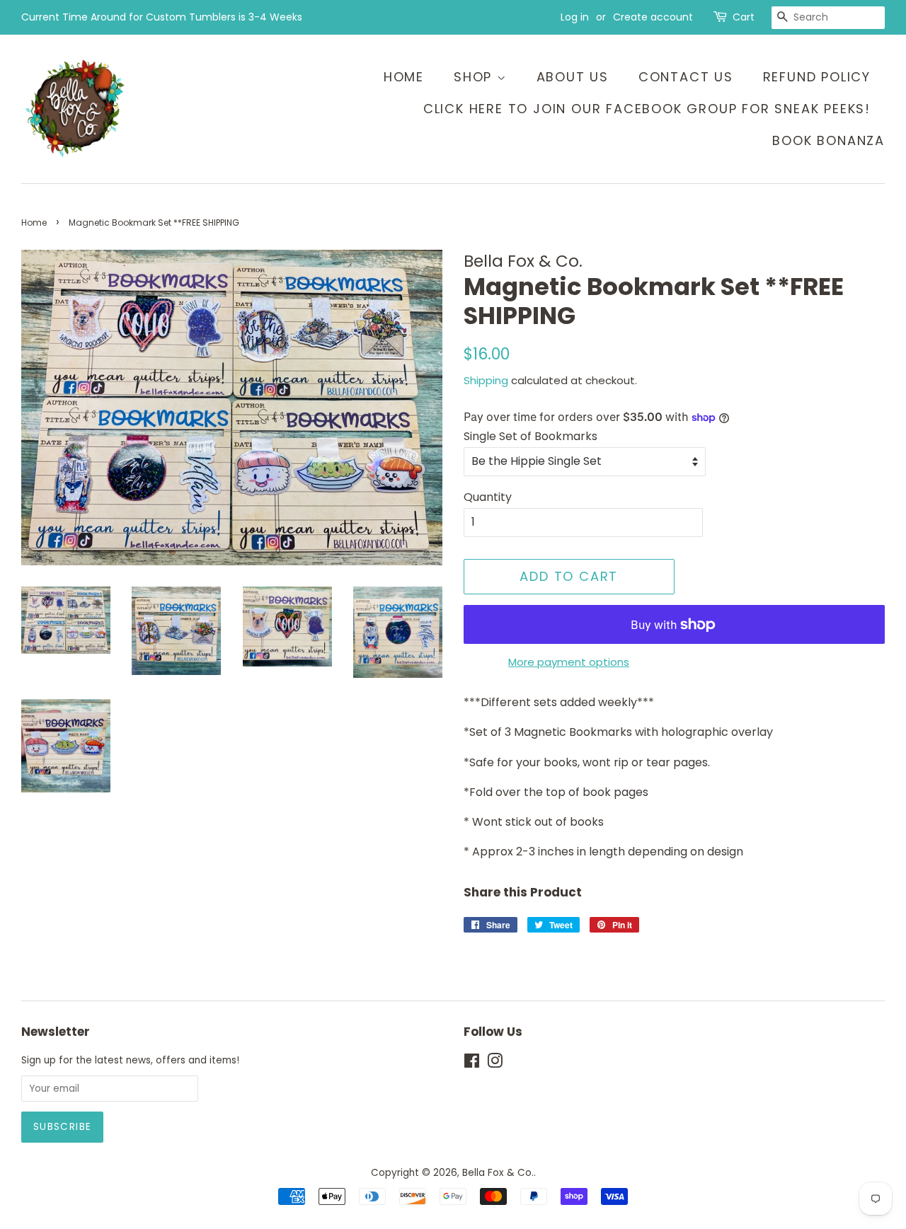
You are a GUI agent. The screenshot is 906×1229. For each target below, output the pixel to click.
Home (404, 77)
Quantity (488, 497)
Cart (744, 17)
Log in (575, 17)
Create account (653, 17)
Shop (475, 77)
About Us (573, 77)
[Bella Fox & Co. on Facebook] (472, 1064)
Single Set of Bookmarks (530, 436)
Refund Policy (817, 77)
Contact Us (685, 77)
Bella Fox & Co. (498, 1172)
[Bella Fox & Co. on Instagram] (495, 1064)
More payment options (568, 661)
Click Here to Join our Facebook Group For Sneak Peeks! (647, 108)
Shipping (486, 380)
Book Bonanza (828, 140)
